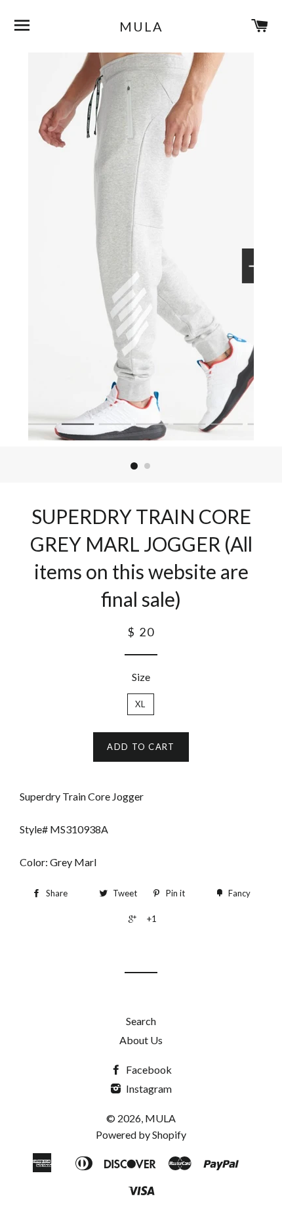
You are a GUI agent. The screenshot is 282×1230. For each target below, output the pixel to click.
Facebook (148, 1069)
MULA (141, 26)
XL (140, 704)
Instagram (148, 1088)
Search (141, 1021)
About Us (141, 1040)
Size (141, 676)
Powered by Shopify (141, 1134)
